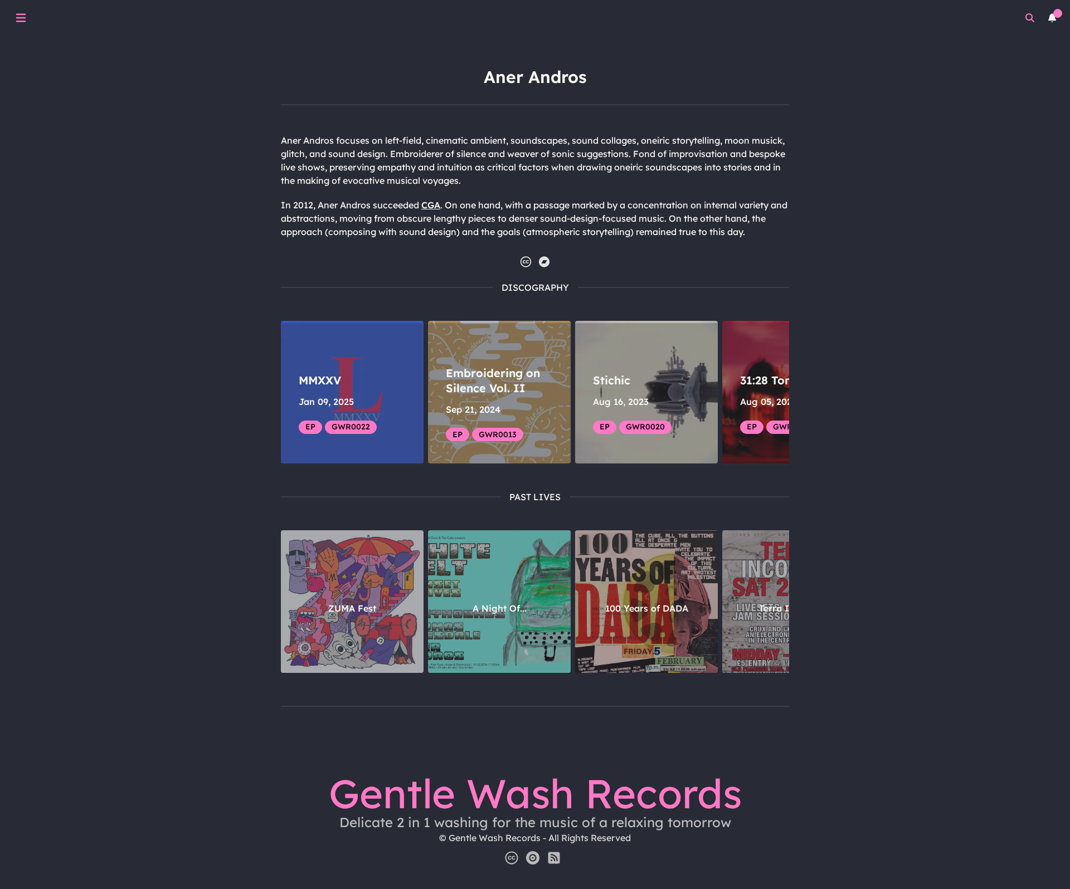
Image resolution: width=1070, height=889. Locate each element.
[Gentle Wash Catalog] (532, 858)
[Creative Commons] (511, 858)
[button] (526, 262)
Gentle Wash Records (535, 793)
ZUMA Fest (352, 608)
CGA (430, 205)
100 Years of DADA (646, 608)
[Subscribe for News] (554, 858)
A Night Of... (500, 608)
